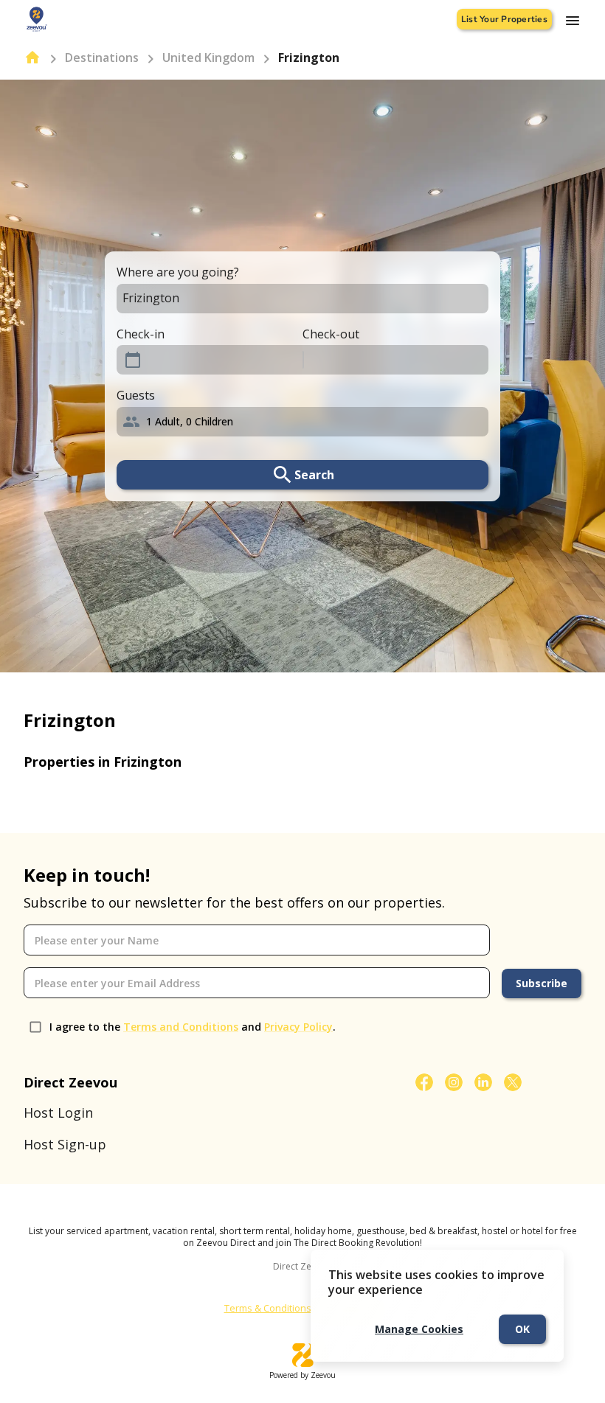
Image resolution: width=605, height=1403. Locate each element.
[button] (302, 421)
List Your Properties (504, 19)
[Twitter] (513, 1082)
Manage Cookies (419, 1329)
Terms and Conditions (180, 1027)
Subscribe (541, 983)
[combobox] (290, 298)
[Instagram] (454, 1082)
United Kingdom (208, 57)
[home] (32, 57)
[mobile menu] (572, 20)
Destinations (102, 57)
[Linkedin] (483, 1082)
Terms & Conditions (267, 1308)
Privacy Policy (298, 1027)
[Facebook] (424, 1082)
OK (522, 1329)
